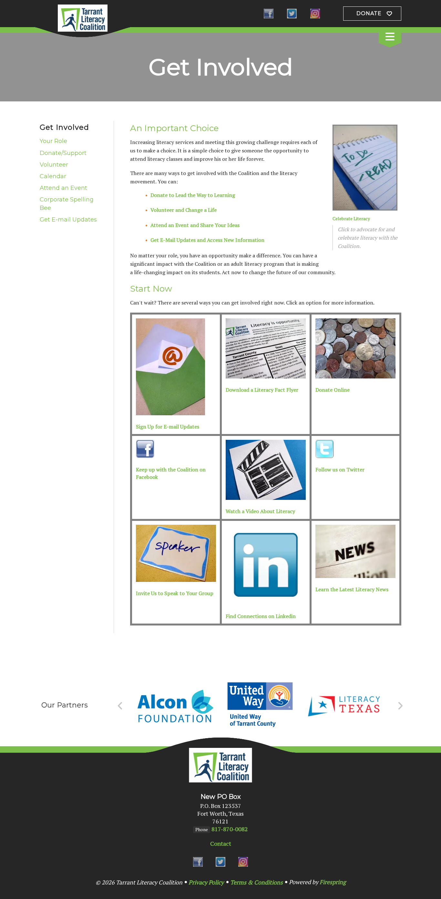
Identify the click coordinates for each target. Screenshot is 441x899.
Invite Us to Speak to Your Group (174, 593)
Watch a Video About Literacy (260, 511)
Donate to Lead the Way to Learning (192, 195)
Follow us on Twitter (339, 469)
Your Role (53, 141)
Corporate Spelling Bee (67, 203)
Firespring (333, 882)
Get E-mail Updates (68, 219)
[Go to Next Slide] (400, 706)
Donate (369, 13)
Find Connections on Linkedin (261, 616)
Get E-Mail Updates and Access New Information (207, 239)
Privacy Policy (206, 882)
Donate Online (332, 389)
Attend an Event (63, 187)
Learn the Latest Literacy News (351, 589)
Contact (220, 843)
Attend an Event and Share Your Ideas (195, 225)
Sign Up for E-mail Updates (167, 426)
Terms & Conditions (256, 882)
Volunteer (54, 164)
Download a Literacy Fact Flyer (262, 389)
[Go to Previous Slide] (120, 706)
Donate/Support (63, 153)
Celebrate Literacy (351, 218)
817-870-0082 (229, 829)
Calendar (53, 176)
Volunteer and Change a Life (183, 209)
